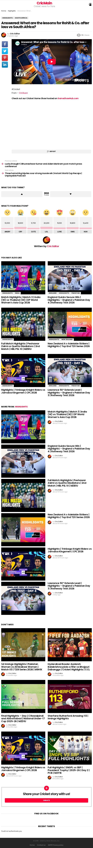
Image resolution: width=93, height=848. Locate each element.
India (17, 293)
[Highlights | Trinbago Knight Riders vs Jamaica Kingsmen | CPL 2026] (23, 370)
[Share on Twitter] (5, 51)
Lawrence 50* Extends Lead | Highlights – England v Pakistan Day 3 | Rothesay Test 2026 (69, 392)
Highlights (7, 293)
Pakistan (76, 293)
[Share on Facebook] (5, 44)
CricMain (44, 3)
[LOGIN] (90, 4)
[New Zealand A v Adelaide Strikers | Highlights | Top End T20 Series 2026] (70, 324)
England (53, 293)
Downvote (70, 194)
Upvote (21, 194)
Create (46, 800)
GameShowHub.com (68, 98)
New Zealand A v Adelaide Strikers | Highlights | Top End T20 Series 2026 (69, 345)
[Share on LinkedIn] (5, 65)
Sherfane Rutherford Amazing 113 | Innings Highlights (68, 717)
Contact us (41, 845)
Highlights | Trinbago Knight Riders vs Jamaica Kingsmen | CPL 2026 (23, 391)
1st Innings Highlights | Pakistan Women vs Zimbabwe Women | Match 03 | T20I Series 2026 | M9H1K (21, 666)
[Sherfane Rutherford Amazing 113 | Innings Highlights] (70, 696)
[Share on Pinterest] (5, 58)
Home (32, 845)
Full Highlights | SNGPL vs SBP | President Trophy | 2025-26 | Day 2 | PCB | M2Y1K (68, 770)
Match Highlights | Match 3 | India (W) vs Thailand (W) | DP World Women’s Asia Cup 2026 (20, 299)
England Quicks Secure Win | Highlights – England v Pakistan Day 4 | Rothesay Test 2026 (69, 299)
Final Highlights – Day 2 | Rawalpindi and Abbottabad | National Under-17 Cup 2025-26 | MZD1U (23, 718)
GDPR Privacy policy (55, 845)
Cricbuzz (23, 93)
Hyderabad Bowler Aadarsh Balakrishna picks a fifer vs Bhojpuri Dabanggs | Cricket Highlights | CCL (69, 666)
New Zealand (67, 339)
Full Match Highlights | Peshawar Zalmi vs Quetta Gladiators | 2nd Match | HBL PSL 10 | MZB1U (20, 346)
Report (53, 151)
